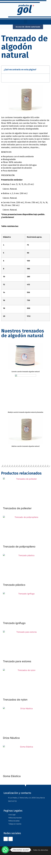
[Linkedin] (10, 839)
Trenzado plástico (14, 584)
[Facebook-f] (6, 839)
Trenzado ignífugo (14, 623)
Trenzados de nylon (15, 699)
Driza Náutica (11, 737)
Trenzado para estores (17, 661)
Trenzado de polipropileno (19, 546)
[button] (25, 21)
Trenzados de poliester (17, 508)
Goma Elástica (12, 776)
